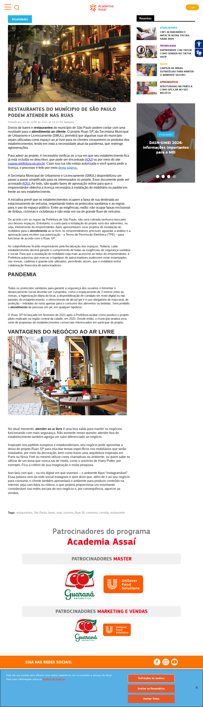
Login (192, 7)
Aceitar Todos (151, 698)
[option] (166, 143)
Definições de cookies (151, 678)
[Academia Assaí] (101, 7)
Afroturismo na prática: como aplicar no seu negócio (176, 90)
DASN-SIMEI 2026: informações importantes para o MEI (166, 147)
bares (51, 512)
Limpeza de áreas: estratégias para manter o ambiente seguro (177, 71)
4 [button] (174, 176)
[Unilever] (123, 584)
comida (104, 512)
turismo (68, 512)
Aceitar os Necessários (151, 688)
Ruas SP (80, 512)
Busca (17, 8)
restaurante (117, 512)
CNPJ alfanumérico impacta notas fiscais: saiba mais (175, 35)
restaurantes (24, 512)
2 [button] (163, 176)
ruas (59, 512)
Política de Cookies (54, 679)
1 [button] (157, 176)
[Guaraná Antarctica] (80, 584)
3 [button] (168, 176)
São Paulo (40, 512)
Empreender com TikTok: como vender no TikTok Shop (176, 53)
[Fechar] (196, 687)
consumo (92, 512)
